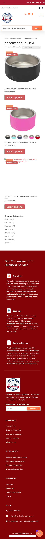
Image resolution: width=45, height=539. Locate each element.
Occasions (8, 233)
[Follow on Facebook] (39, 8)
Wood (6, 243)
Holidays (7, 229)
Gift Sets (7, 223)
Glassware (8, 226)
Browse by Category (14, 434)
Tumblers (8, 236)
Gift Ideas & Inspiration (15, 461)
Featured (8, 219)
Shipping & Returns (14, 465)
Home (6, 38)
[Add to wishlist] (38, 52)
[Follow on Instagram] (43, 8)
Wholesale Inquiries (14, 469)
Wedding (8, 239)
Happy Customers (13, 492)
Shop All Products (13, 430)
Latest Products (12, 438)
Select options (14, 97)
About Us (10, 488)
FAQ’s (8, 496)
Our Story (10, 484)
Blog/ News (11, 442)
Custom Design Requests (16, 457)
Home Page (11, 426)
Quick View (11, 55)
